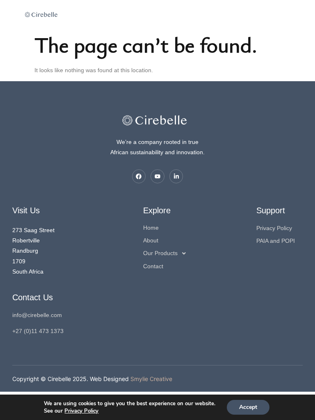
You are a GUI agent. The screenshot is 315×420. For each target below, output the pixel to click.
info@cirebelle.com (37, 315)
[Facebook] (139, 176)
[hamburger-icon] (79, 14)
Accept (248, 407)
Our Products (160, 253)
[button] (199, 253)
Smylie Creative (151, 378)
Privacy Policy (81, 411)
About (150, 240)
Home (151, 227)
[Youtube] (157, 176)
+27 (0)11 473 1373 (38, 331)
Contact (153, 266)
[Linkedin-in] (176, 176)
